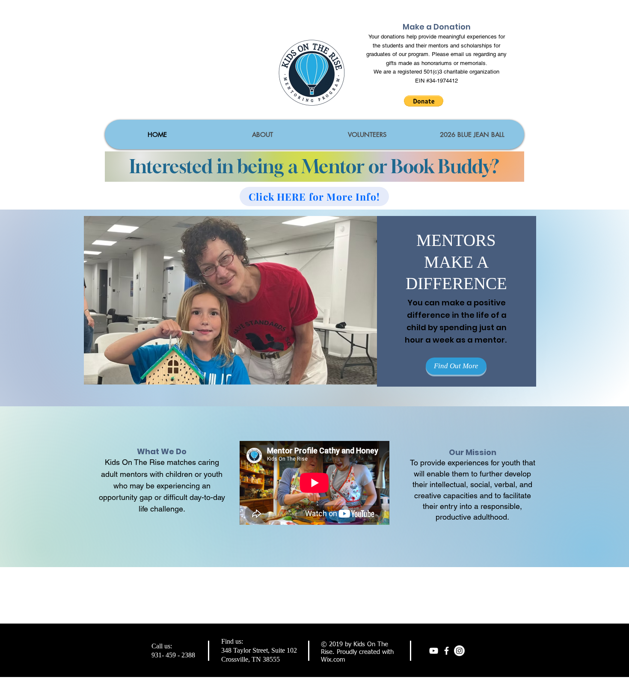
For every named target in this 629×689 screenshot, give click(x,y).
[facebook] (446, 650)
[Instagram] (459, 650)
